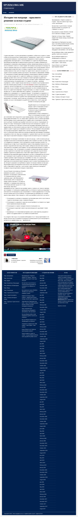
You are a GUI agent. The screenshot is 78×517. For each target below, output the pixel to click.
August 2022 (42, 370)
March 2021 (42, 409)
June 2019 (42, 455)
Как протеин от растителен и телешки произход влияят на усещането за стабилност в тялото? (62, 27)
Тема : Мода (55, 86)
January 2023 (43, 358)
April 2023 (42, 351)
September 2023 (43, 339)
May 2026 (42, 278)
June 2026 (42, 275)
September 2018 (43, 477)
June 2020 (42, 428)
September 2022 (43, 368)
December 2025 (43, 285)
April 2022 (42, 380)
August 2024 (42, 312)
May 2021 (42, 406)
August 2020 (42, 426)
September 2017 (43, 506)
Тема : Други (55, 79)
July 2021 (42, 402)
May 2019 (42, 457)
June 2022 (42, 375)
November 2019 (43, 445)
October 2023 (43, 336)
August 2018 (42, 479)
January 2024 (43, 329)
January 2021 (43, 414)
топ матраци (30, 84)
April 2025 (42, 302)
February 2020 (43, 438)
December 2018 (43, 470)
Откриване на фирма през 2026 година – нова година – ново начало (29, 325)
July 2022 (42, 373)
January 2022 (43, 387)
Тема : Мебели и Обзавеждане (32, 24)
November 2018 (43, 472)
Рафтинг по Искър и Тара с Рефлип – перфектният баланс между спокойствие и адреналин (63, 37)
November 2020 (43, 419)
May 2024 (42, 319)
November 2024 (43, 307)
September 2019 (43, 450)
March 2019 (42, 462)
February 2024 (43, 326)
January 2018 (43, 496)
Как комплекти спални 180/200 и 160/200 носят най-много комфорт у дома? (29, 291)
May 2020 (42, 431)
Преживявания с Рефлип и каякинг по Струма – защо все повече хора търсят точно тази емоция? (62, 21)
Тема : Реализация (56, 89)
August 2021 (42, 399)
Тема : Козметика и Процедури (60, 81)
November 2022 (43, 363)
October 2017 (43, 504)
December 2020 (43, 416)
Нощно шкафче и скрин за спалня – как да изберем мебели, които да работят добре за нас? (30, 335)
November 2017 (43, 501)
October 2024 (43, 309)
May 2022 (42, 377)
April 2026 (42, 280)
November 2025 (43, 288)
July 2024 (42, 314)
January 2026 (43, 283)
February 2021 (43, 411)
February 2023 (43, 355)
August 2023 (42, 341)
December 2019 (43, 443)
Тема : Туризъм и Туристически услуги (62, 99)
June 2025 (42, 297)
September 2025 (43, 292)
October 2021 (43, 394)
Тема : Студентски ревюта (59, 94)
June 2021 (42, 404)
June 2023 (42, 346)
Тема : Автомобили (57, 74)
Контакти (11, 12)
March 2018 (42, 491)
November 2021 (43, 392)
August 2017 (42, 508)
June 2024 (42, 317)
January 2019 (43, 467)
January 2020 (43, 440)
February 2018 (43, 494)
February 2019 (43, 465)
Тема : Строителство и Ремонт (60, 92)
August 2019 (42, 453)
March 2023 (42, 353)
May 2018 (42, 487)
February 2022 (43, 385)
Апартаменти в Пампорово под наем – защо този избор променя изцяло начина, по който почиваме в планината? (63, 43)
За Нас (4, 12)
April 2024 (42, 322)
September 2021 (43, 397)
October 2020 (43, 421)
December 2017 (43, 499)
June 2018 (42, 484)
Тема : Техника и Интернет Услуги (60, 97)
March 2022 (42, 382)
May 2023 (42, 348)
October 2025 (43, 290)
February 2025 (43, 305)
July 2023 (42, 343)
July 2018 (42, 482)
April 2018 (42, 489)
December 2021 (43, 389)
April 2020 (42, 433)
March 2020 (42, 436)
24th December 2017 (10, 24)
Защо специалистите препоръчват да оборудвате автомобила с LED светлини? (29, 310)
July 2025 (42, 295)
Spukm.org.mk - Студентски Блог (35, 513)
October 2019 (43, 448)
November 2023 (43, 334)
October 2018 (43, 474)
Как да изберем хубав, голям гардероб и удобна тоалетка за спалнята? (29, 315)
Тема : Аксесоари (56, 76)
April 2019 (42, 460)
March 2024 (42, 324)
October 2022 (43, 365)
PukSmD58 (19, 24)
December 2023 (43, 331)
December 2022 (43, 360)
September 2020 (43, 423)
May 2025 (42, 300)
